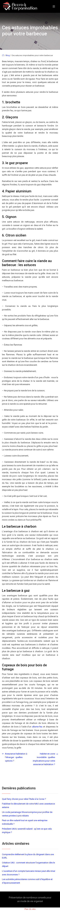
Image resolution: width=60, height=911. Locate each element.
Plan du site (30, 909)
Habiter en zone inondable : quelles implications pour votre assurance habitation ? (44, 758)
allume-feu (37, 726)
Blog (8, 55)
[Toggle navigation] (54, 6)
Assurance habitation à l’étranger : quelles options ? (16, 757)
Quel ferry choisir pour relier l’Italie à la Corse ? (24, 799)
